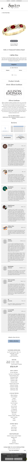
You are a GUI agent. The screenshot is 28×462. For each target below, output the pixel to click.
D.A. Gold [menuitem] (14, 404)
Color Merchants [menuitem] (14, 403)
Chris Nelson (10, 144)
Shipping (7, 70)
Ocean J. (9, 239)
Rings (10, 117)
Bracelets (14, 118)
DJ (8, 299)
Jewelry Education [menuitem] (14, 372)
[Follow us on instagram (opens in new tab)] (12, 366)
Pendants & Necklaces (15, 117)
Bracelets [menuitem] (14, 442)
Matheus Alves (11, 226)
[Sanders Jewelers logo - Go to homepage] (14, 6)
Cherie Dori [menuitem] (14, 401)
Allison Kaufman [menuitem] (14, 395)
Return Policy (14, 430)
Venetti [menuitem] (14, 420)
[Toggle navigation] (2, 8)
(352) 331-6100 (14, 45)
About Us (14, 425)
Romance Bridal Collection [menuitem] (14, 415)
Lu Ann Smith (11, 310)
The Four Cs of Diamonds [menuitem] (14, 374)
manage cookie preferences (12, 455)
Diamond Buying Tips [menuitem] (14, 375)
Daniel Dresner (11, 205)
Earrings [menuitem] (14, 440)
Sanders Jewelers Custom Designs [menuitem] (14, 435)
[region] (14, 30)
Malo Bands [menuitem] (14, 412)
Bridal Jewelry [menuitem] (14, 437)
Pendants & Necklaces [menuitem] (14, 443)
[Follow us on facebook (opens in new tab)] (10, 366)
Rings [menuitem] (14, 439)
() (24, 126)
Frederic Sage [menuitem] (14, 407)
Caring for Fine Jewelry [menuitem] (14, 383)
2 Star (12, 130)
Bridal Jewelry (5, 117)
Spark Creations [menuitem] (14, 417)
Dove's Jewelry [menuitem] (14, 406)
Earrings (22, 117)
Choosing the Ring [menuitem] (14, 377)
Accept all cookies (18, 458)
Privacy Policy (14, 428)
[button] (8, 1)
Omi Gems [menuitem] (14, 414)
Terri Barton (10, 187)
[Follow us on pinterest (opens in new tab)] (17, 366)
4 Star (12, 127)
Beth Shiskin (10, 266)
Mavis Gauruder (11, 280)
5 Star (12, 126)
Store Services (14, 427)
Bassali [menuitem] (14, 398)
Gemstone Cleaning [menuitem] (14, 386)
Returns (20, 70)
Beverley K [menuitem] (14, 400)
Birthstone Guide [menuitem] (14, 378)
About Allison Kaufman (14, 85)
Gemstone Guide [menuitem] (14, 380)
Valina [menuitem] (14, 418)
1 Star (12, 131)
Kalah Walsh (10, 170)
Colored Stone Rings (6, 12)
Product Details (14, 81)
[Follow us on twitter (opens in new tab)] (15, 366)
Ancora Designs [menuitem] (14, 396)
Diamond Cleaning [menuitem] (14, 385)
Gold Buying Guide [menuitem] (14, 389)
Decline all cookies (9, 458)
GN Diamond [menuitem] (14, 409)
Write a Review (14, 341)
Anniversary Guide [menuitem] (14, 388)
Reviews (14, 123)
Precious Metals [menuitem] (14, 382)
